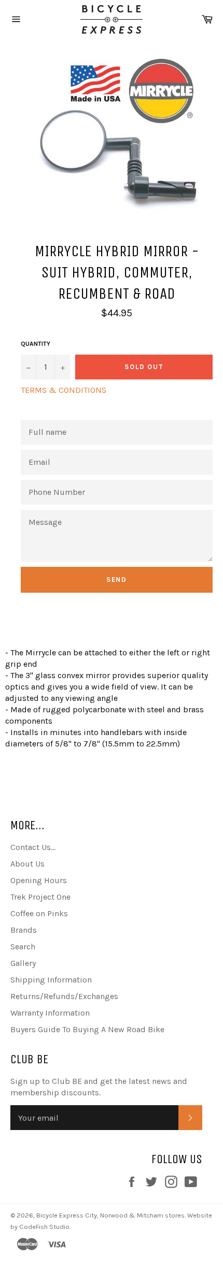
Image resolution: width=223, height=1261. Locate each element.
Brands (23, 930)
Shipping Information (51, 980)
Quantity (35, 343)
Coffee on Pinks (39, 913)
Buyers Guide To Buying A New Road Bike (87, 1029)
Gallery (23, 963)
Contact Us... (32, 847)
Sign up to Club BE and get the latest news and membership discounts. (98, 1086)
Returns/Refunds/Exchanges (64, 996)
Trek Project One (40, 897)
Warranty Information (50, 1013)
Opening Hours (38, 880)
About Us (27, 864)
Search (22, 946)
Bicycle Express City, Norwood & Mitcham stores (110, 1215)
